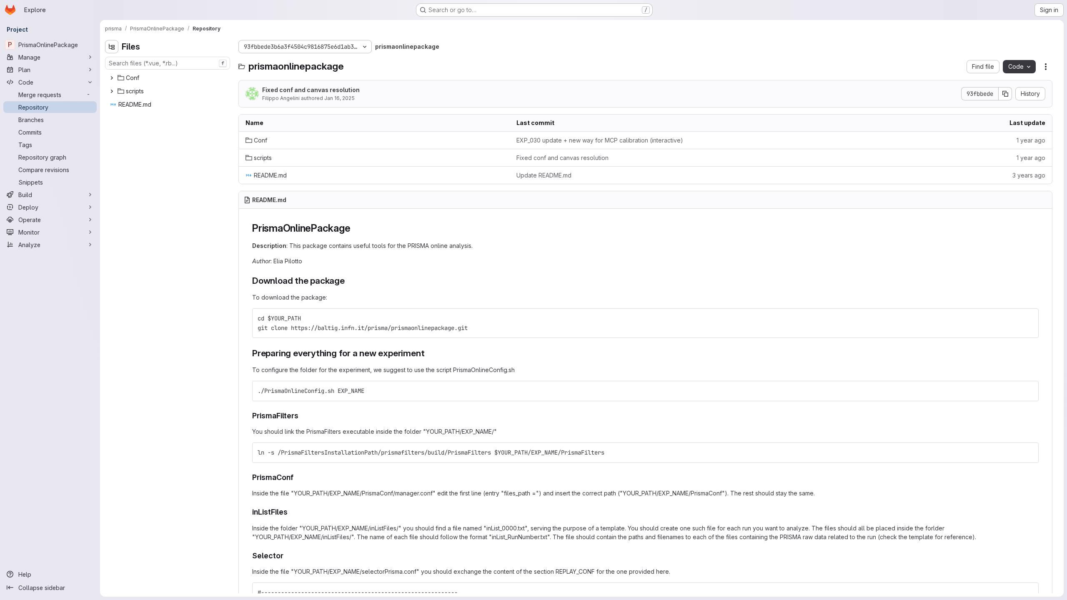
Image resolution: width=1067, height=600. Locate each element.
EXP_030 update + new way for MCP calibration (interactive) (599, 140)
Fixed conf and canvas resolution (311, 89)
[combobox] (167, 63)
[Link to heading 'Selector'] (287, 555)
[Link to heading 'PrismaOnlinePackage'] (355, 228)
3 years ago (1028, 175)
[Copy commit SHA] (1005, 93)
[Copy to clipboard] (1028, 318)
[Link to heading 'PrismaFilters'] (302, 415)
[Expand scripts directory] (112, 91)
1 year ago (1031, 140)
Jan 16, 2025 (339, 98)
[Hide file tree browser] (111, 46)
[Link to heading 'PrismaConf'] (297, 477)
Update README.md (543, 175)
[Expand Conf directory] (112, 78)
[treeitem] (168, 78)
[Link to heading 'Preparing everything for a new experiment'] (429, 353)
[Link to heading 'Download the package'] (349, 280)
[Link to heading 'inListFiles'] (292, 512)
